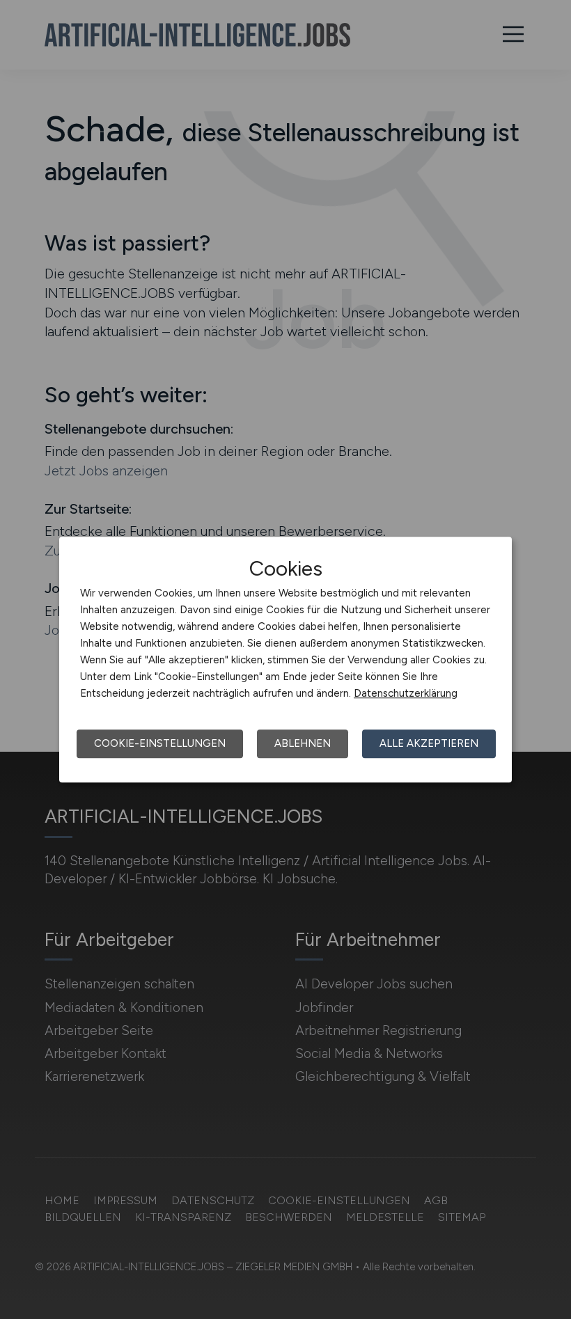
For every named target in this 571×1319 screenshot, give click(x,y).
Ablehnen (302, 743)
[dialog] (285, 660)
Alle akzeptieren (429, 743)
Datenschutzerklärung (405, 693)
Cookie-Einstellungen (160, 743)
